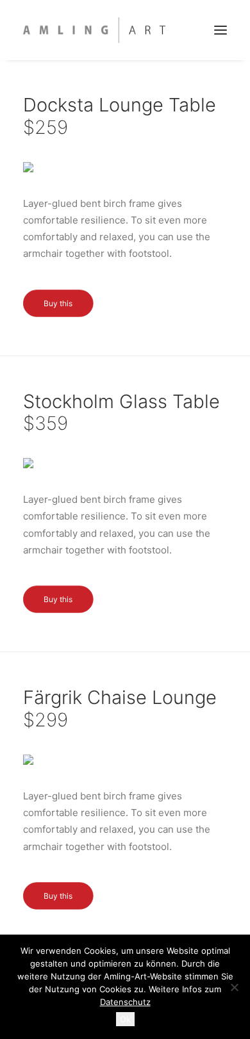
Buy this (58, 302)
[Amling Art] (94, 30)
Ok (125, 1019)
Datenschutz (125, 1002)
